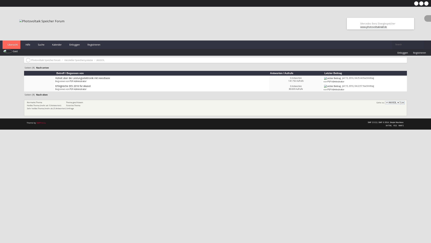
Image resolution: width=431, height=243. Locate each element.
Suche (40, 44)
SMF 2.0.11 (372, 122)
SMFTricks (41, 123)
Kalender (56, 44)
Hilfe (27, 44)
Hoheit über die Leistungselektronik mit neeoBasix (82, 78)
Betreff (60, 73)
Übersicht (12, 44)
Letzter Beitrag (333, 73)
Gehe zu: (380, 102)
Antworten (276, 73)
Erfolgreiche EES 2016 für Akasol (73, 86)
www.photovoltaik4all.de (373, 27)
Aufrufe (288, 73)
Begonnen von (75, 73)
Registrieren (93, 44)
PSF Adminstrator (78, 81)
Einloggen (74, 44)
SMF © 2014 (383, 122)
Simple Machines (397, 122)
